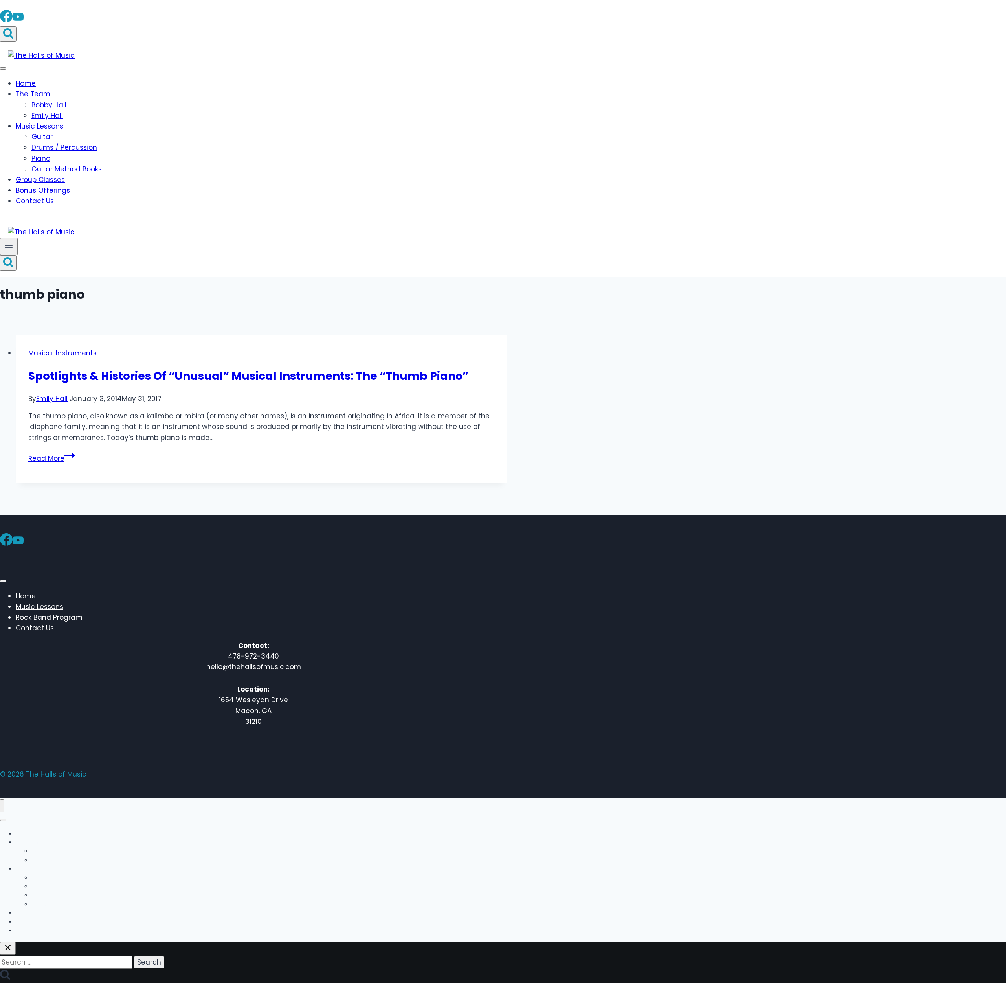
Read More (51, 458)
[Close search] (8, 948)
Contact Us (35, 201)
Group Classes (40, 179)
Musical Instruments (62, 353)
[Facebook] (6, 19)
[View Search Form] (8, 34)
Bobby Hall (48, 105)
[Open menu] (9, 246)
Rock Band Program (49, 617)
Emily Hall (47, 115)
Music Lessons (39, 126)
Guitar (42, 137)
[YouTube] (18, 19)
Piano (40, 158)
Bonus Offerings (43, 190)
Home (26, 83)
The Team (33, 94)
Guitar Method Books (66, 169)
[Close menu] (2, 805)
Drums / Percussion (64, 147)
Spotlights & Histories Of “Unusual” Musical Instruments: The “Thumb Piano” (248, 376)
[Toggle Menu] (3, 68)
